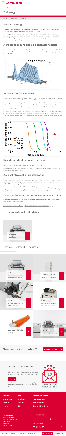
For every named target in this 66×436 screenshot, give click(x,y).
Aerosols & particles (13, 236)
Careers (21, 403)
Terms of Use (27, 384)
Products (6, 403)
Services (6, 406)
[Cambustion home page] (12, 2)
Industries (6, 396)
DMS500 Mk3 (48, 274)
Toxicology (23, 18)
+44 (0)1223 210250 (39, 415)
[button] (12, 379)
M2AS (45, 330)
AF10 (43, 300)
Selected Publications (40, 396)
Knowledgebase (38, 403)
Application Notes (39, 399)
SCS (10, 300)
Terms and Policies (38, 423)
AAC (10, 272)
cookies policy (31, 433)
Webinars (21, 399)
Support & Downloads (40, 406)
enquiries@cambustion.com (41, 419)
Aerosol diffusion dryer (16, 331)
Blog (19, 406)
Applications (6, 7)
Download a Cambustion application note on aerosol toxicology (27, 206)
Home (5, 18)
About (20, 396)
